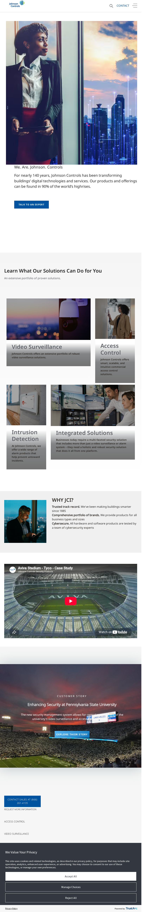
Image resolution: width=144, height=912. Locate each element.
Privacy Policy (11, 908)
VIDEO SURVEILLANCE (16, 833)
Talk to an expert (31, 204)
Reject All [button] (71, 898)
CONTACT (123, 6)
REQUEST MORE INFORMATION (20, 809)
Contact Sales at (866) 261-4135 (22, 801)
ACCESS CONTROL (14, 821)
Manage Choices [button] (71, 887)
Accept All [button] (71, 876)
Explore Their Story (72, 734)
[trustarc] (131, 908)
